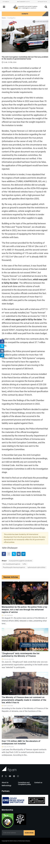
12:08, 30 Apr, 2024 (8, 746)
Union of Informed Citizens (21, 841)
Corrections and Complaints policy (24, 783)
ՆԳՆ (24, 564)
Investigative (11, 18)
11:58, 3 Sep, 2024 (8, 615)
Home (4, 18)
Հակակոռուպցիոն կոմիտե (20, 561)
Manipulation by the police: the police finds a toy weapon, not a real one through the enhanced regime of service (24, 609)
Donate (25, 14)
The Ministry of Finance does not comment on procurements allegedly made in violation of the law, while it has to (24, 700)
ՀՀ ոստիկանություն (11, 564)
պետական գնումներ (36, 567)
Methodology (6, 785)
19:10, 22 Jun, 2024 (8, 659)
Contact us (38, 782)
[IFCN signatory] (7, 820)
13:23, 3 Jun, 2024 (8, 705)
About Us (5, 782)
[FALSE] (45, 650)
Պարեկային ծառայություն (14, 567)
